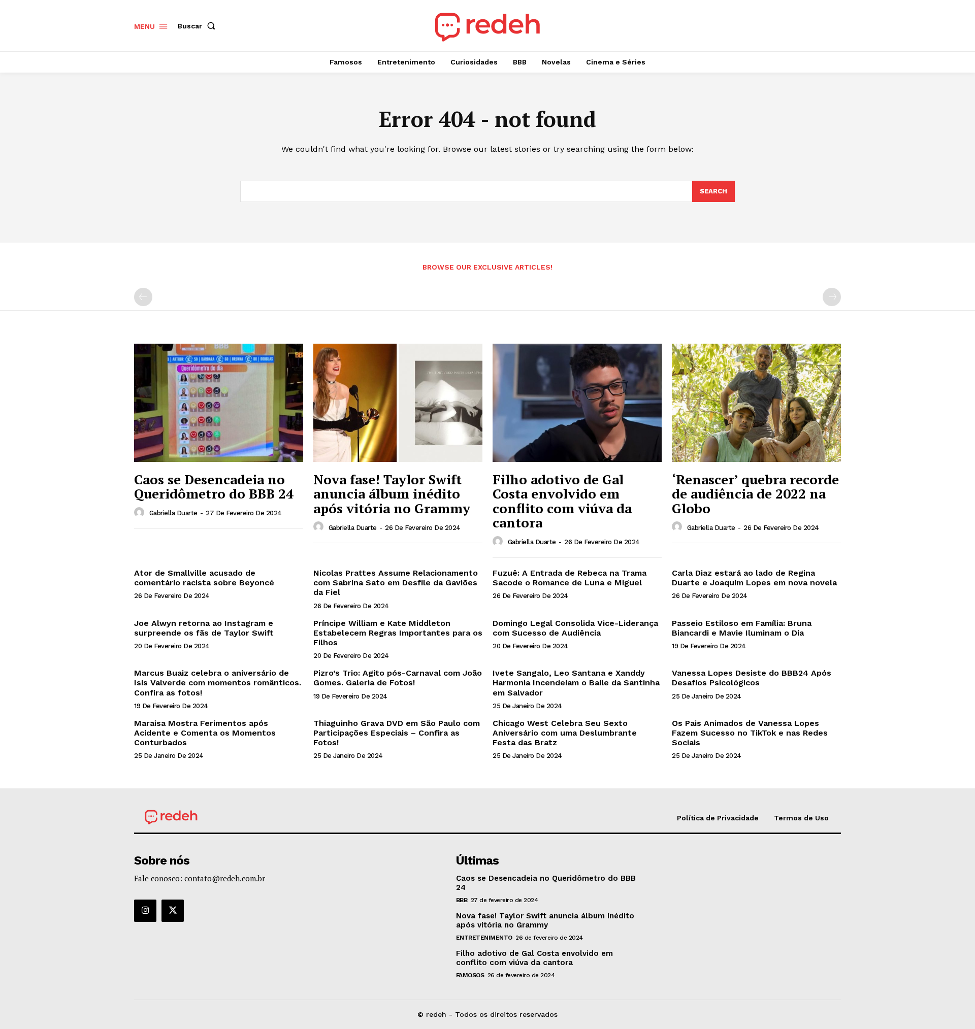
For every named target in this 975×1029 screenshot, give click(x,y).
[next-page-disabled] (832, 297)
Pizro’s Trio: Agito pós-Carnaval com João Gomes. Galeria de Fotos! (397, 677)
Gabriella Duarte (173, 513)
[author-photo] (140, 512)
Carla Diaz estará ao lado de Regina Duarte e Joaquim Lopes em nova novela (754, 577)
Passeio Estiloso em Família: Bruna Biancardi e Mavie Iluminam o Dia (741, 628)
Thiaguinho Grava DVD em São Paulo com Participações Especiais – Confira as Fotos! (396, 732)
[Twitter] (172, 911)
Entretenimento (484, 937)
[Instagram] (145, 911)
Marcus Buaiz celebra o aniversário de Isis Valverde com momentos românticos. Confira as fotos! (217, 682)
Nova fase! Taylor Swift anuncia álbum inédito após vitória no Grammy (391, 494)
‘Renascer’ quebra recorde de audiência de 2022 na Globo (755, 494)
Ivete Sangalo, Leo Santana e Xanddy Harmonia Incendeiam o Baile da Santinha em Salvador (576, 682)
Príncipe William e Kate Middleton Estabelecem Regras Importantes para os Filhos (397, 632)
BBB (462, 900)
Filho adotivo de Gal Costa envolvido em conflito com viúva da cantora (562, 501)
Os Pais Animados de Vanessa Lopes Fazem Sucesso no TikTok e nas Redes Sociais (750, 732)
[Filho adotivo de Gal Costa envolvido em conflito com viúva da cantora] (577, 403)
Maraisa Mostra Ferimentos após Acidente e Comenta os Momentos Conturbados (205, 732)
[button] (198, 26)
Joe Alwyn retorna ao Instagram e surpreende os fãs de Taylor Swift (204, 628)
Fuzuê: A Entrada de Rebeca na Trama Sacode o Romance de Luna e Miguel (569, 577)
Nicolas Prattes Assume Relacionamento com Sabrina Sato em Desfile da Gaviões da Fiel (395, 582)
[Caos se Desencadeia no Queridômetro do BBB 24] (218, 403)
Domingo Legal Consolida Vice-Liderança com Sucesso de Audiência (575, 628)
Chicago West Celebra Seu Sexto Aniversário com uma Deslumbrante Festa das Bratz (565, 732)
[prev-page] (143, 297)
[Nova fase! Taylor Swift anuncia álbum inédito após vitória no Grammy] (397, 403)
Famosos (470, 975)
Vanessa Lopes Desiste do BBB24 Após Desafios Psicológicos (751, 677)
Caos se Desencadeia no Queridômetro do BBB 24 (214, 487)
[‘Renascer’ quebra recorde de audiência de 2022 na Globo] (756, 403)
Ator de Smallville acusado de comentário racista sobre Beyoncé (204, 577)
